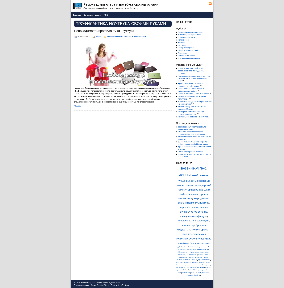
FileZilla (184, 257)
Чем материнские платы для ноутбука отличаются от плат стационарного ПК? (194, 78)
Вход (127, 285)
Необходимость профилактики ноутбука (104, 31)
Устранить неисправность (135, 36)
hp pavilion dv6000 (201, 257)
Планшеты (182, 53)
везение (188, 168)
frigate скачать (183, 252)
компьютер (188, 225)
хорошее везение (188, 220)
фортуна (204, 220)
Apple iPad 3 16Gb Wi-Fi (184, 247)
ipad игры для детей (197, 267)
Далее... (77, 106)
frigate (192, 252)
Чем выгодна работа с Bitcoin (190, 152)
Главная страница (81, 285)
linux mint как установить (184, 265)
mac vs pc (205, 272)
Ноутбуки (182, 45)
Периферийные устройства (189, 50)
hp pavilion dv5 (192, 254)
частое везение (198, 211)
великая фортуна (197, 216)
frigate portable (200, 247)
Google (191, 257)
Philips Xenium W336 (190, 270)
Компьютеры (183, 40)
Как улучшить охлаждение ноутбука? (193, 117)
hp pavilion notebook (190, 259)
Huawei (179, 259)
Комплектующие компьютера (190, 32)
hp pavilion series (204, 259)
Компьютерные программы (189, 35)
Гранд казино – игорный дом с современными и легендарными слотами (191, 70)
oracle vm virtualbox (193, 275)
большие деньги (199, 243)
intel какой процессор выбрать (187, 262)
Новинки (181, 43)
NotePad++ (186, 272)
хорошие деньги (189, 207)
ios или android (200, 265)
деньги (185, 175)
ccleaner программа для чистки (198, 249)
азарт (196, 198)
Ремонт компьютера (115, 36)
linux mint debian (204, 262)
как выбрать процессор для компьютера (194, 194)
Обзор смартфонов (186, 48)
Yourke (98, 36)
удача (183, 216)
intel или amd (196, 272)
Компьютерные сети (186, 37)
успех (201, 168)
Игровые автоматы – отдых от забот (193, 94)
